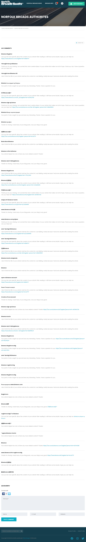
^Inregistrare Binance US (9, 73)
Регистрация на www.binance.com (12, 384)
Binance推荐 (5, 404)
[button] (3, 493)
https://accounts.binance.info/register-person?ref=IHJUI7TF (18, 136)
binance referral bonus (8, 151)
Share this (80, 42)
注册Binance (5, 248)
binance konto (6, 316)
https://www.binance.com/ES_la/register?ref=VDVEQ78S (17, 97)
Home (3, 3)
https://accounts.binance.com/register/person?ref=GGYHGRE (61, 445)
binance (4, 268)
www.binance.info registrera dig (11, 452)
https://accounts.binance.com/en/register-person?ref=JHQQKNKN (20, 185)
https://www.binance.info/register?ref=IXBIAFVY (15, 282)
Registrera (4, 394)
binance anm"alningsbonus (10, 161)
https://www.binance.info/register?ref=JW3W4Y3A (26, 195)
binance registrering (8, 365)
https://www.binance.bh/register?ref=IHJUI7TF (60, 455)
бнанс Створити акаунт (8, 287)
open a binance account (9, 277)
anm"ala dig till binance (8, 229)
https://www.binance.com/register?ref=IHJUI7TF (15, 292)
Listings (11, 3)
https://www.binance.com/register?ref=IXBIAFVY (15, 58)
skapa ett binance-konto (9, 200)
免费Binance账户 (6, 132)
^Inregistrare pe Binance (9, 64)
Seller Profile (81, 531)
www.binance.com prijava (9, 219)
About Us (20, 3)
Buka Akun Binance (7, 141)
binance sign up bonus (8, 102)
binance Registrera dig (8, 345)
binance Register (6, 54)
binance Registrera (7, 170)
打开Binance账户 (6, 93)
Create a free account (8, 297)
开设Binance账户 (6, 190)
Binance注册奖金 (6, 180)
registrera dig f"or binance (10, 414)
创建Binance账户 (6, 423)
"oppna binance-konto (8, 433)
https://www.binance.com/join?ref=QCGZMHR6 (15, 204)
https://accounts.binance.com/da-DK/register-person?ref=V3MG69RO (32, 107)
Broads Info (49, 3)
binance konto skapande (9, 258)
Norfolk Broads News (34, 3)
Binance (4, 443)
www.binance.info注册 (8, 209)
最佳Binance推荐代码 (7, 472)
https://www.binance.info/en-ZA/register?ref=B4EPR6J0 (17, 331)
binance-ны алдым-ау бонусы (10, 83)
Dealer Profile (72, 531)
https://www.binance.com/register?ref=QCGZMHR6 (16, 233)
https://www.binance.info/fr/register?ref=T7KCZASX (16, 175)
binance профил (6, 122)
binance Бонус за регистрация (10, 112)
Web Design (26, 538)
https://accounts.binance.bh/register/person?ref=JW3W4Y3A (61, 309)
